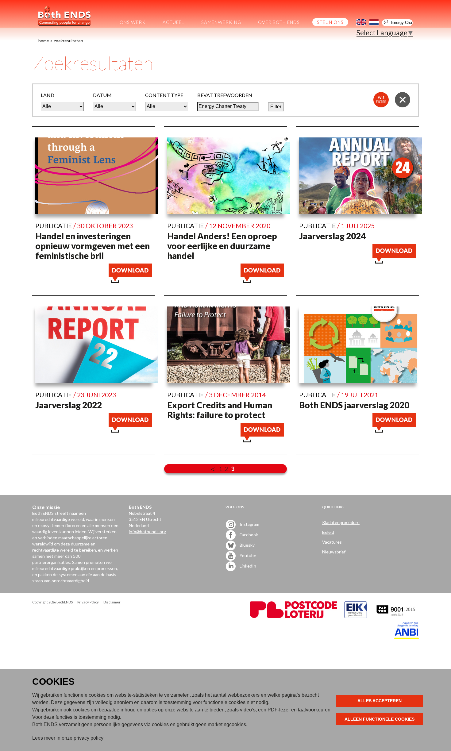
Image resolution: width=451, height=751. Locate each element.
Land (47, 95)
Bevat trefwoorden (224, 95)
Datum (102, 95)
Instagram (249, 524)
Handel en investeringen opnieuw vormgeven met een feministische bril (92, 246)
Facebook (248, 534)
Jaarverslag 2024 (332, 236)
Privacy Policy (88, 602)
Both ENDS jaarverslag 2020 (354, 405)
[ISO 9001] (355, 616)
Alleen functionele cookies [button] (379, 719)
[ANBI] (406, 637)
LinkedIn (247, 565)
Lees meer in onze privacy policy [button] (67, 738)
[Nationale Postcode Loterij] (293, 616)
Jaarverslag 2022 (68, 405)
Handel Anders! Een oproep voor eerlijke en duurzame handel (222, 246)
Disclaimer (112, 602)
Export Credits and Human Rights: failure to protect (219, 410)
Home (43, 40)
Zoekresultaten (68, 40)
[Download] (130, 280)
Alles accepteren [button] (379, 700)
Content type (164, 95)
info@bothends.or (146, 531)
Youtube (247, 555)
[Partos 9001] (396, 616)
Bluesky (247, 545)
